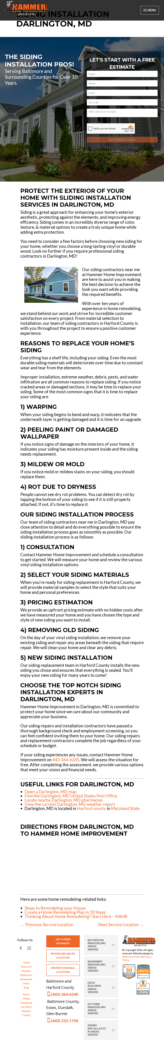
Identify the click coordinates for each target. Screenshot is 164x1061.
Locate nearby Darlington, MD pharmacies (64, 800)
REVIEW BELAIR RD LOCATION (63, 955)
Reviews (26, 1010)
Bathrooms (26, 974)
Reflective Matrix (132, 956)
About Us (26, 966)
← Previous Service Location (46, 924)
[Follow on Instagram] (29, 948)
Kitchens (26, 970)
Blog (26, 987)
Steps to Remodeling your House (55, 908)
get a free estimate (63, 941)
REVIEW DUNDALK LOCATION (63, 970)
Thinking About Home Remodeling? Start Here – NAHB (76, 916)
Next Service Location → (121, 924)
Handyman (26, 1002)
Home (26, 962)
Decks (26, 983)
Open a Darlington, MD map (50, 791)
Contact (26, 1015)
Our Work (26, 1006)
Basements (26, 979)
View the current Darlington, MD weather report (70, 804)
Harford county (91, 808)
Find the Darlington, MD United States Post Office (71, 795)
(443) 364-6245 (64, 994)
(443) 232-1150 (64, 1020)
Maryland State (125, 808)
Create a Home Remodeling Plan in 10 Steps (65, 912)
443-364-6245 (65, 759)
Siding (26, 998)
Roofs (26, 994)
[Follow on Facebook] (20, 948)
